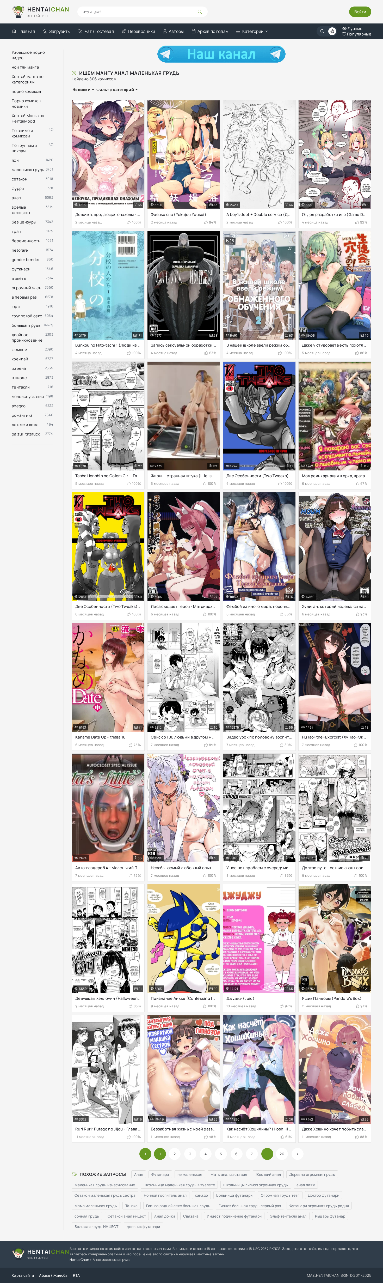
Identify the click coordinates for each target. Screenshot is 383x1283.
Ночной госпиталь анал (165, 1195)
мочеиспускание (28, 396)
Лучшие (354, 28)
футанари (21, 269)
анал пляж (305, 1184)
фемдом (19, 349)
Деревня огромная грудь (312, 1174)
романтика (22, 415)
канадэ (201, 1195)
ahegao (19, 406)
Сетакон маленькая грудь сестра (105, 1195)
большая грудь (26, 325)
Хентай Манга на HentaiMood (28, 118)
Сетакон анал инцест (127, 1216)
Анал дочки (164, 1216)
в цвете (19, 278)
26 (282, 1153)
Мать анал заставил (229, 1174)
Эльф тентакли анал (288, 1216)
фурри (18, 188)
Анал (138, 1174)
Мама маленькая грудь (96, 1205)
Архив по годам (212, 31)
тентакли (21, 387)
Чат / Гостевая (99, 31)
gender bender (26, 259)
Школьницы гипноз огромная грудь (255, 1184)
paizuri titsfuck (26, 434)
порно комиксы (26, 91)
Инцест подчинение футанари (234, 1216)
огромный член (26, 288)
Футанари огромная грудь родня (319, 1205)
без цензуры (24, 222)
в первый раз (24, 297)
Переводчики (141, 31)
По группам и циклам (24, 148)
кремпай (20, 359)
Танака (131, 1205)
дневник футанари (143, 1226)
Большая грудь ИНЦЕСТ (96, 1226)
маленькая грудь (28, 169)
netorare (20, 250)
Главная (26, 31)
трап (16, 231)
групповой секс (27, 316)
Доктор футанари (323, 1195)
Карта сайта (23, 1275)
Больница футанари (234, 1195)
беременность (26, 241)
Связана (191, 1216)
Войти (360, 12)
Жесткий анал (268, 1174)
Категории (253, 31)
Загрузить (59, 31)
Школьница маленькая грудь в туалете (179, 1184)
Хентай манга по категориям (28, 79)
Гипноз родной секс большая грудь (178, 1205)
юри (16, 306)
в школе (19, 377)
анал (16, 198)
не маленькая (189, 1174)
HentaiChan (79, 1259)
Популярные (358, 34)
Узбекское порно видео (28, 55)
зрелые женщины (21, 209)
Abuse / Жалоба (53, 1275)
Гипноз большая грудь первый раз (250, 1205)
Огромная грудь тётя (280, 1195)
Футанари (160, 1174)
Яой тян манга (25, 67)
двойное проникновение (27, 337)
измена (19, 368)
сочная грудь (87, 1216)
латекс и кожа (25, 424)
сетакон (19, 179)
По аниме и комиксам (22, 133)
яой (15, 160)
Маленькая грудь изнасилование (105, 1184)
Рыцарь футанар (330, 1216)
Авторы (176, 31)
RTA (76, 1275)
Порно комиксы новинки (26, 103)
